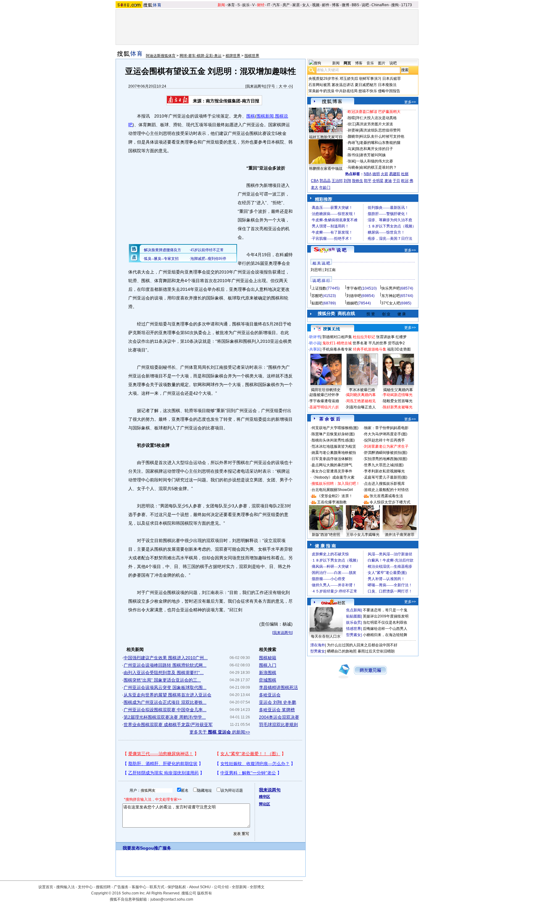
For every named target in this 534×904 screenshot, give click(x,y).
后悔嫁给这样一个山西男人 (385, 628)
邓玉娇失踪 (349, 78)
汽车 (276, 5)
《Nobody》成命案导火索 (333, 477)
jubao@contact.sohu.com (171, 899)
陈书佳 (353, 155)
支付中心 (85, 887)
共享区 (314, 349)
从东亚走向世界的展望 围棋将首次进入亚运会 (167, 694)
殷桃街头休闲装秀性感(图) (333, 440)
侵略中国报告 (389, 91)
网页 (347, 63)
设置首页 (45, 887)
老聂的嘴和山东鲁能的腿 (380, 142)
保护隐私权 (176, 887)
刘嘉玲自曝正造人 (361, 407)
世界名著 (360, 343)
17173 (406, 5)
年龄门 (324, 187)
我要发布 (131, 848)
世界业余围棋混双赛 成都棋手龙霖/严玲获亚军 (168, 724)
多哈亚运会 (270, 694)
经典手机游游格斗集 (369, 349)
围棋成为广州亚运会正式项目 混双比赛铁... (165, 702)
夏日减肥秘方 (366, 85)
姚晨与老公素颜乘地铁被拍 (334, 452)
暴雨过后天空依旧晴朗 (376, 651)
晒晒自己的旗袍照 (342, 651)
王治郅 (337, 181)
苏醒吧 (317, 296)
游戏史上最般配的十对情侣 (386, 490)
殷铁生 (357, 181)
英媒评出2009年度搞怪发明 (386, 616)
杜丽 (405, 174)
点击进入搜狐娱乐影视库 (384, 483)
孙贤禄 (353, 130)
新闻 (221, 5)
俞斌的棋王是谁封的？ (378, 167)
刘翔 (347, 181)
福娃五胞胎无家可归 (325, 137)
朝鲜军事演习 (370, 78)
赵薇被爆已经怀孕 (324, 395)
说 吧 (341, 250)
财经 (261, 5)
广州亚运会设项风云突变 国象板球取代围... (165, 687)
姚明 (376, 174)
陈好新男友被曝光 (398, 407)
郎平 (367, 181)
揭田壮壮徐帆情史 (326, 390)
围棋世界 (251, 56)
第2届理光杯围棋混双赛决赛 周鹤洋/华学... (165, 717)
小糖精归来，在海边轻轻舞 (385, 635)
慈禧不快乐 (367, 91)
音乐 (370, 63)
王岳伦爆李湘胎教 (332, 502)
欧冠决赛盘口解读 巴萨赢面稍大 (374, 112)
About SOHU (200, 887)
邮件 (325, 5)
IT (268, 5)
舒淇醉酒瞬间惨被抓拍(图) (385, 452)
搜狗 (395, 5)
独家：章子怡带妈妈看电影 (386, 428)
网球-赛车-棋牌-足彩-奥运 (201, 56)
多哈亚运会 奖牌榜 (277, 709)
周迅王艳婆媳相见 (361, 401)
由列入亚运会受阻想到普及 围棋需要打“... (164, 672)
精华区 (264, 796)
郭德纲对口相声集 (337, 337)
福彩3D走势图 (399, 349)
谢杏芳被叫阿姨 (373, 155)
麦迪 (388, 181)
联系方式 (157, 887)
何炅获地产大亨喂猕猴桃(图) (335, 428)
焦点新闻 (353, 610)
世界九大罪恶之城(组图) (384, 465)
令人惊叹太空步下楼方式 (390, 502)
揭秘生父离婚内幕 (398, 390)
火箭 (384, 174)
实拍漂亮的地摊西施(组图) (385, 459)
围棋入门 (267, 665)
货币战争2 (396, 343)
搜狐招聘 (103, 887)
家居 (296, 5)
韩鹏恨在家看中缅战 (325, 168)
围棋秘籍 (267, 657)
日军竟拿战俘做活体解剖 (332, 459)
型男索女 (353, 635)
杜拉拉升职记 (364, 337)
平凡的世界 (377, 343)
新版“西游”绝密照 (326, 534)
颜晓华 (353, 136)
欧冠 (405, 181)
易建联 (394, 174)
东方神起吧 (390, 296)
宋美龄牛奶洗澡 (321, 91)
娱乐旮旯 (353, 622)
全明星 (378, 181)
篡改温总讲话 (343, 85)
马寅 (351, 149)
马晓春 (353, 167)
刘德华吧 (353, 296)
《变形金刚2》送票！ (335, 496)
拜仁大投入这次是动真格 (376, 118)
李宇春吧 (353, 288)
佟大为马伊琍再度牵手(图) (385, 434)
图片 (381, 63)
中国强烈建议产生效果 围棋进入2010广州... (166, 657)
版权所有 (204, 893)
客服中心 (139, 887)
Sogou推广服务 (155, 848)
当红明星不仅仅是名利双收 (385, 622)
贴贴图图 (353, 616)
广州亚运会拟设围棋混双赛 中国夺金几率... (165, 709)
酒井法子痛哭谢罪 (399, 534)
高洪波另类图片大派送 (374, 124)
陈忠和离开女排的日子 (374, 149)
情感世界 (353, 628)
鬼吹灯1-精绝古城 (337, 343)
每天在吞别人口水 (326, 636)
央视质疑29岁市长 (323, 78)
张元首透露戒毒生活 (386, 496)
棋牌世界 (233, 56)
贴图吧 (317, 303)
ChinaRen (380, 5)
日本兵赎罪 (391, 78)
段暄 (351, 118)
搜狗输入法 (65, 887)
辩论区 (264, 804)
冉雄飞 (353, 142)
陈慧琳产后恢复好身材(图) (333, 434)
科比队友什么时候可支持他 (382, 136)
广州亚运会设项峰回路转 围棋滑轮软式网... (165, 665)
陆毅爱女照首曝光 (398, 401)
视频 (316, 5)
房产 (286, 5)
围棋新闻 (265, 116)
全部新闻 (239, 887)
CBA (315, 181)
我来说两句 (255, 86)
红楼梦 (401, 337)
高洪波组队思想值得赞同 (380, 130)
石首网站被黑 (319, 85)
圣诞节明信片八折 (324, 407)
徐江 (351, 124)
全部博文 (257, 887)
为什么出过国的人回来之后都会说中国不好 (362, 645)
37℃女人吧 (390, 303)
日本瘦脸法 (387, 85)
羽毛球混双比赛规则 (278, 724)
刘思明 (316, 270)
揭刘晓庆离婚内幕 (361, 395)
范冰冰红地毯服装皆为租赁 (334, 446)
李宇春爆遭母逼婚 (324, 401)
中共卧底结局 (346, 91)
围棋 (250, 116)
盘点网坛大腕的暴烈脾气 (332, 465)
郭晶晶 (325, 181)
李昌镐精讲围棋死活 (278, 687)
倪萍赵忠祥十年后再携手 (384, 440)
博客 (335, 5)
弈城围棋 (267, 680)
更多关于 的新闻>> (219, 732)
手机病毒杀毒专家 (337, 349)
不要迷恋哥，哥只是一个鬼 (385, 610)
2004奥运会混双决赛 (279, 717)
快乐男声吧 (390, 288)
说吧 (365, 5)
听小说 (314, 343)
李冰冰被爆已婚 (362, 390)
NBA (367, 174)
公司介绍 (221, 887)
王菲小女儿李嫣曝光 (362, 534)
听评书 (314, 337)
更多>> (410, 102)
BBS (355, 5)
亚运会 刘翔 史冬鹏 (277, 702)
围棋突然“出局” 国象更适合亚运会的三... (162, 680)
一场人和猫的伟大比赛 (374, 161)
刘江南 (330, 270)
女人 (306, 5)
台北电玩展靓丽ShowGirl (332, 490)
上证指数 (319, 288)
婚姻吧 (352, 303)
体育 (231, 5)
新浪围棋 (267, 672)
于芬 (396, 181)
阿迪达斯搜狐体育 (161, 56)
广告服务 (121, 887)
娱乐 (246, 5)
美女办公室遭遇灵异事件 (332, 471)
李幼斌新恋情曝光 (398, 395)
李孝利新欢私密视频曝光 (384, 471)
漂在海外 (317, 645)
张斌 (351, 161)
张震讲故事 (385, 337)
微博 (345, 5)
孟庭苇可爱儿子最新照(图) (385, 477)
